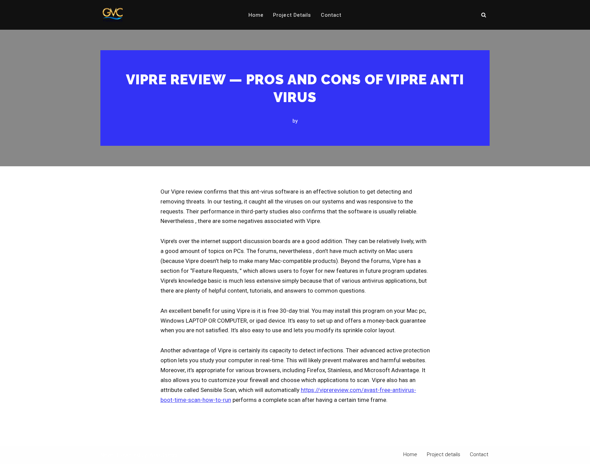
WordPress (163, 454)
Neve (106, 454)
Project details (292, 15)
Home (256, 15)
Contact (331, 15)
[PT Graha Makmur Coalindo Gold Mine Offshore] (112, 15)
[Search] (483, 14)
